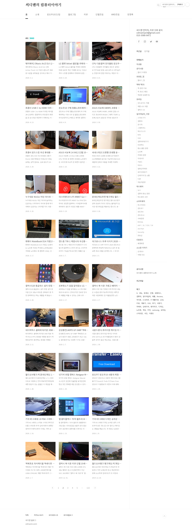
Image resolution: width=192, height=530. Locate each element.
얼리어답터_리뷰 (142, 114)
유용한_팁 (140, 76)
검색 (158, 5)
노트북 (140, 151)
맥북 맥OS (140, 84)
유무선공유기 (142, 172)
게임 (144, 310)
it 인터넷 (146, 300)
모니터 (140, 124)
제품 (153, 296)
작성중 (139, 64)
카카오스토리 (38, 515)
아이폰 (138, 300)
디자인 (160, 306)
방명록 (130, 14)
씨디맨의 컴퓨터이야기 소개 (146, 273)
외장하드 (141, 145)
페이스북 (138, 41)
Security (141, 232)
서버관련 (141, 218)
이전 (52, 487)
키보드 (140, 162)
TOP (164, 516)
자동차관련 (142, 182)
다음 (95, 487)
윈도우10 (141, 215)
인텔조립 (99, 14)
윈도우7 (140, 208)
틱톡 (27, 515)
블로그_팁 (141, 80)
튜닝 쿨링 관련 (143, 148)
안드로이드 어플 (143, 103)
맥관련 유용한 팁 (144, 95)
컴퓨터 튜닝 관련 (144, 193)
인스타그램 (144, 41)
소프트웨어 (140, 201)
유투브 (157, 41)
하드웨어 (139, 186)
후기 (153, 303)
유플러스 (158, 293)
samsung (155, 310)
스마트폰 (139, 313)
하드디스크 (142, 131)
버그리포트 (142, 205)
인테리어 (146, 306)
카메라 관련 (142, 155)
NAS (139, 134)
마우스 (140, 165)
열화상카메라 (142, 168)
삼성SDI (140, 251)
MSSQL (140, 222)
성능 (140, 293)
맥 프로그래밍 (143, 91)
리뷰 (86, 14)
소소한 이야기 (141, 247)
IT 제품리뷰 (155, 300)
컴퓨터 (140, 121)
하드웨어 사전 (143, 197)
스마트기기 (142, 117)
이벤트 (151, 313)
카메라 (138, 306)
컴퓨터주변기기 (143, 141)
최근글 (139, 51)
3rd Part (141, 228)
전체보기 (139, 59)
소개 (37, 14)
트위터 (151, 41)
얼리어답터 (147, 296)
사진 (145, 313)
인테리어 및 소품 (144, 175)
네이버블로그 (68, 515)
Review (160, 296)
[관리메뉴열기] (187, 5)
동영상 (146, 293)
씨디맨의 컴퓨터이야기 (43, 5)
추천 (149, 310)
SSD (139, 138)
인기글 (146, 51)
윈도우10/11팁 (53, 14)
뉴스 (139, 190)
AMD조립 (115, 14)
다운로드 (139, 239)
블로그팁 (72, 14)
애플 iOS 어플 (143, 106)
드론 (139, 179)
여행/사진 (141, 255)
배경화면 (141, 243)
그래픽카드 (142, 128)
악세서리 (141, 158)
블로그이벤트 (142, 72)
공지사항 (139, 68)
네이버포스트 (53, 515)
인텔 (151, 293)
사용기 (159, 303)
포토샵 (140, 235)
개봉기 (143, 303)
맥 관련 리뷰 (142, 88)
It (137, 293)
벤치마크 (154, 306)
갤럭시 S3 (141, 109)
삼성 (161, 300)
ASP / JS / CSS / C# (145, 225)
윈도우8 (140, 211)
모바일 (139, 99)
